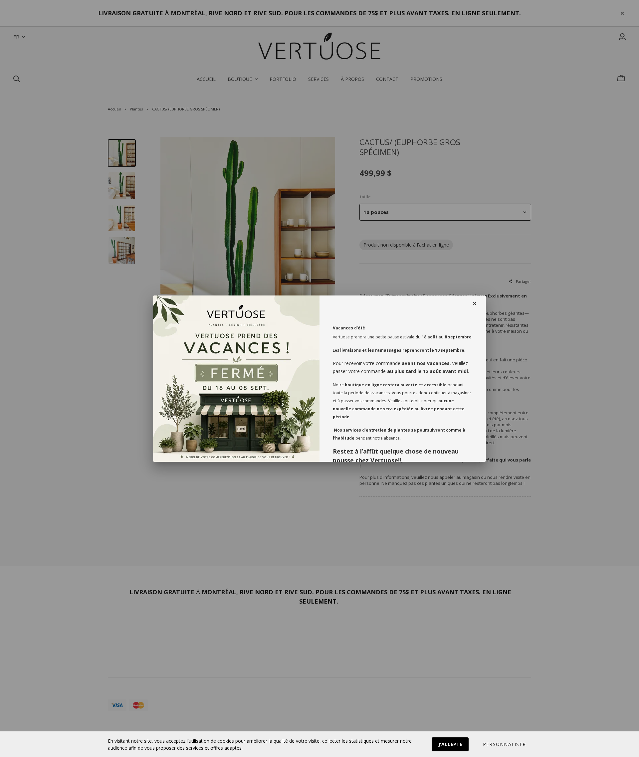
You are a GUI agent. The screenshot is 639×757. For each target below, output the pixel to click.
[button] (504, 744)
